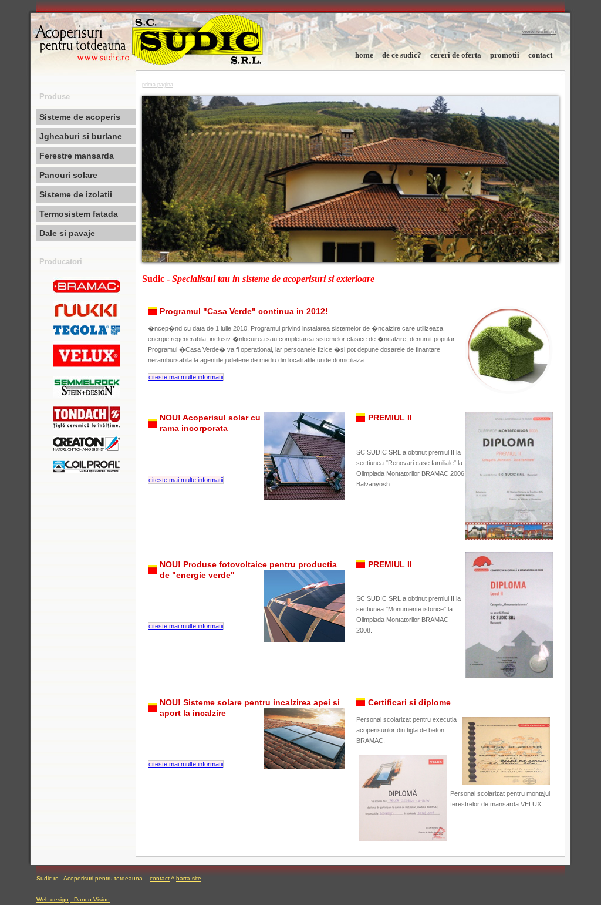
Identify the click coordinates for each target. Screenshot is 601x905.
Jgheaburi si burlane (80, 136)
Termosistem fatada (78, 213)
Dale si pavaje (67, 233)
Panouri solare (68, 175)
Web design (52, 899)
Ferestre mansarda (76, 155)
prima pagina (157, 85)
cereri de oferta (455, 55)
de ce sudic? (401, 55)
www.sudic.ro (539, 32)
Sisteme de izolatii (75, 194)
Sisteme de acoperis (79, 117)
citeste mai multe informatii (185, 377)
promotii (504, 55)
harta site (188, 878)
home (364, 55)
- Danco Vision (90, 899)
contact (540, 55)
